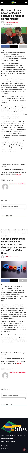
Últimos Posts (9, 180)
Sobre (3, 180)
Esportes (13, 441)
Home (2, 7)
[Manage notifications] (24, 449)
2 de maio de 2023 (7, 24)
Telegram (18, 175)
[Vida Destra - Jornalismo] (5, 186)
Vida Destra (9, 435)
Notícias (7, 441)
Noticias (6, 7)
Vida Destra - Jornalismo (12, 22)
